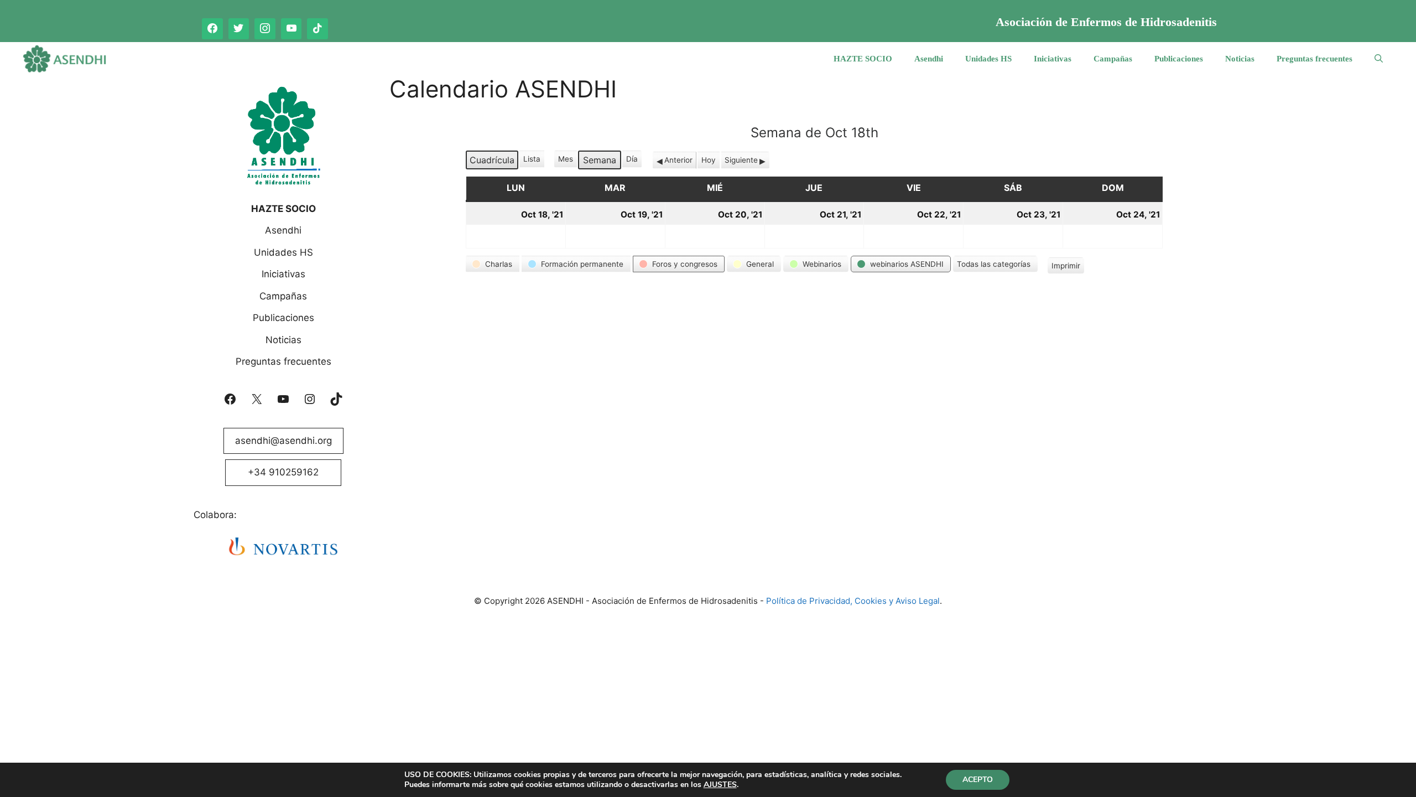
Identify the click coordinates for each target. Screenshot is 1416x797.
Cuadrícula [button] (491, 161)
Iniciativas (1052, 58)
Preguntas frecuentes (1314, 58)
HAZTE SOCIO (863, 58)
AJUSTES (720, 785)
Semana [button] (599, 159)
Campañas (1113, 58)
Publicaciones (1178, 58)
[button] (492, 264)
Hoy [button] (708, 160)
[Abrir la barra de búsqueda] (1378, 59)
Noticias (1239, 58)
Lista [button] (533, 160)
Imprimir (1065, 267)
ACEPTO (977, 779)
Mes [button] (565, 158)
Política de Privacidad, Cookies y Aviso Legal (853, 601)
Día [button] (632, 158)
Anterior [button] (678, 160)
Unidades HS (988, 58)
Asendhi (928, 58)
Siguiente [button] (741, 160)
